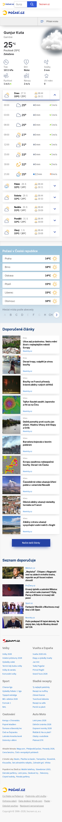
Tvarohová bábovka (41, 699)
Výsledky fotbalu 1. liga (12, 691)
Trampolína (41, 759)
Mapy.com (21, 749)
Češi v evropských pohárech (26, 752)
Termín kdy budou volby (12, 666)
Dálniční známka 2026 (42, 724)
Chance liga (7, 687)
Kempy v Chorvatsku (11, 720)
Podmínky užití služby (35, 796)
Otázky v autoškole (40, 736)
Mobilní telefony (28, 769)
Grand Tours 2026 (40, 674)
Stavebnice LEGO (43, 769)
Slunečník (51, 759)
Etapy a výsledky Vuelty (42, 658)
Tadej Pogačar (39, 666)
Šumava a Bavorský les (12, 728)
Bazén (16, 759)
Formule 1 (6, 703)
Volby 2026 (7, 654)
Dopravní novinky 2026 (42, 728)
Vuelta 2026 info (39, 654)
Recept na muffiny (40, 691)
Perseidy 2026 (48, 749)
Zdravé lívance (39, 695)
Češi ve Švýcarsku (9, 732)
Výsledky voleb (8, 662)
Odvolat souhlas (10, 806)
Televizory (44, 773)
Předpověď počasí (33, 749)
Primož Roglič (38, 670)
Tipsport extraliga (9, 695)
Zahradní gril (38, 763)
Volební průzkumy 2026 (12, 658)
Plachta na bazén (28, 759)
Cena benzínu (8, 752)
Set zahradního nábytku (22, 763)
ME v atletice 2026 (10, 699)
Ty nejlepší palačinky (41, 687)
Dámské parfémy (9, 773)
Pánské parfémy (23, 777)
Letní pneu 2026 (39, 720)
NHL (4, 707)
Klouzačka (6, 763)
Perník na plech (39, 707)
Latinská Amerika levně (12, 736)
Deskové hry (33, 773)
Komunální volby (9, 674)
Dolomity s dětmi (9, 740)
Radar (47, 801)
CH (51, 314)
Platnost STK (38, 740)
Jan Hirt (36, 662)
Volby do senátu (9, 670)
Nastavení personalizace (32, 806)
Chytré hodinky (8, 777)
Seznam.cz (44, 4)
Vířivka (47, 763)
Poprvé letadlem (9, 724)
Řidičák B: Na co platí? (42, 732)
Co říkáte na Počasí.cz (12, 796)
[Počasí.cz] (13, 12)
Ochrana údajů (9, 801)
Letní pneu (22, 773)
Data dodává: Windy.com (30, 801)
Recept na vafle (39, 703)
